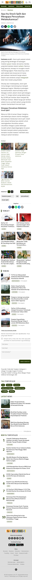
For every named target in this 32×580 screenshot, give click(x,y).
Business (10, 10)
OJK (17, 196)
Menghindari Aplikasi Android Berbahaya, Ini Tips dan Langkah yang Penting (8, 262)
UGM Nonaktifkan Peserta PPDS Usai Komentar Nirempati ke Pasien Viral (18, 467)
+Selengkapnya (27, 431)
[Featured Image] (16, 40)
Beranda (3, 10)
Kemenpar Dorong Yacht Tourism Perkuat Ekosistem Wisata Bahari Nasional (17, 507)
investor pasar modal (8, 196)
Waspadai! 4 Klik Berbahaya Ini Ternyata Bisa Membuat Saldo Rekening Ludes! (22, 245)
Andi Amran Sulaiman (7, 388)
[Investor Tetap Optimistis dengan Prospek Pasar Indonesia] (21, 146)
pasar (9, 64)
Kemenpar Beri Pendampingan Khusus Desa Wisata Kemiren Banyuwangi (16, 498)
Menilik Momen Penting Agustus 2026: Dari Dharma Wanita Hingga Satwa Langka (17, 458)
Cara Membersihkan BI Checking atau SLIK (8, 242)
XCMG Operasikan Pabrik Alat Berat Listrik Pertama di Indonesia (18, 475)
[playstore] (20, 545)
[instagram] (17, 538)
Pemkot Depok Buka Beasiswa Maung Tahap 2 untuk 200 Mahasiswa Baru (20, 321)
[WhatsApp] (8, 26)
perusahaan (25, 196)
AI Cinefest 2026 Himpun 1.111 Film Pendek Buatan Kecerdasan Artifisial (18, 490)
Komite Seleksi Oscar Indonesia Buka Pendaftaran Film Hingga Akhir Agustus (18, 449)
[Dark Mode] (26, 2)
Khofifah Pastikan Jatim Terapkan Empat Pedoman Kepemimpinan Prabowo (19, 413)
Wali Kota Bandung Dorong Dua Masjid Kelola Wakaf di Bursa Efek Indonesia (20, 424)
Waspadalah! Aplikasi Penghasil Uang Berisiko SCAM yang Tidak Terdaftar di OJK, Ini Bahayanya (24, 263)
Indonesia (9, 385)
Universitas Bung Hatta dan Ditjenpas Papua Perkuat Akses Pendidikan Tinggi (16, 517)
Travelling (4, 391)
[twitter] (12, 538)
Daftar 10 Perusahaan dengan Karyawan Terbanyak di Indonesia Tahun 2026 (8, 226)
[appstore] (11, 545)
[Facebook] (2, 26)
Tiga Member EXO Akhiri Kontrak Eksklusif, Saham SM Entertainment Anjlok (6, 182)
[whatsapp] (15, 538)
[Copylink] (15, 26)
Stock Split (5, 200)
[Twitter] (5, 26)
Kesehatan (16, 385)
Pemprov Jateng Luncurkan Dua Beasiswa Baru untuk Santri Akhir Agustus (20, 298)
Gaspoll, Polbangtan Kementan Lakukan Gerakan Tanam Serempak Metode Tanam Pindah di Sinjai (17, 440)
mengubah (24, 78)
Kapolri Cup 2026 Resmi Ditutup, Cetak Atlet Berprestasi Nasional (17, 482)
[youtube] (20, 538)
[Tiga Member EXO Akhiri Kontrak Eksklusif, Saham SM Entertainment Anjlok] (7, 174)
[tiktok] (23, 538)
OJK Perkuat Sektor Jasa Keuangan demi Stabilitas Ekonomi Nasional (23, 225)
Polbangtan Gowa (19, 388)
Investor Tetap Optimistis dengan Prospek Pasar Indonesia (20, 153)
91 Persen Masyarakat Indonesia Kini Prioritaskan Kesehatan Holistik (20, 276)
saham (21, 66)
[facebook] (9, 538)
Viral (3, 385)
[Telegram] (11, 26)
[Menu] (2, 2)
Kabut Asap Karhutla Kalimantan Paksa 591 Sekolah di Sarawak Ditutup (20, 287)
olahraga (12, 391)
